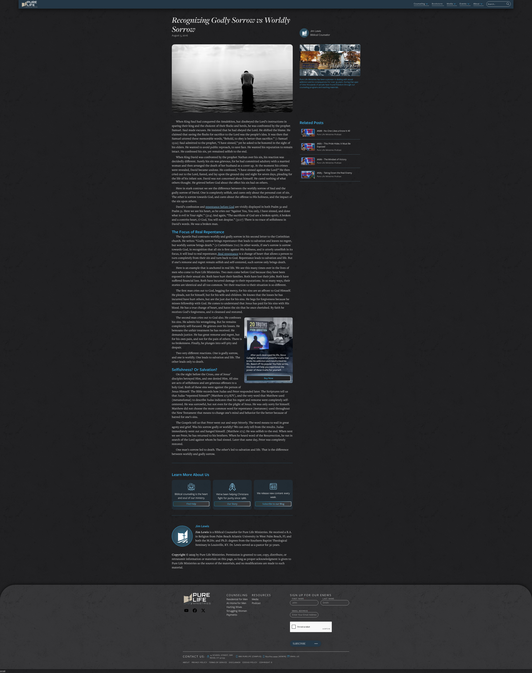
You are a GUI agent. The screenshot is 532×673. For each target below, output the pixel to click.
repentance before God (219, 207)
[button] (421, 4)
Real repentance (227, 254)
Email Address (301, 611)
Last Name (328, 598)
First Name (299, 598)
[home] (29, 4)
